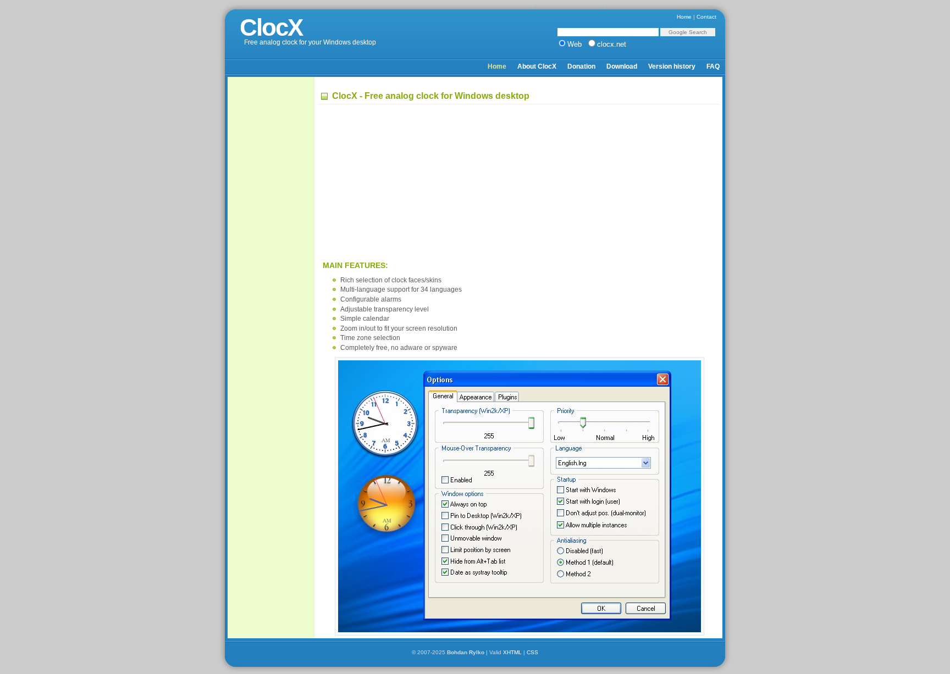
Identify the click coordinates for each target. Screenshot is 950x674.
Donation (581, 66)
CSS (532, 652)
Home (684, 17)
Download (621, 66)
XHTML (512, 652)
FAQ (713, 66)
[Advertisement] (273, 247)
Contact (706, 17)
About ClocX (536, 66)
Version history (671, 66)
